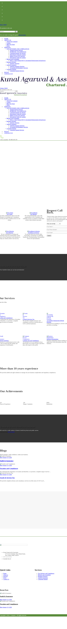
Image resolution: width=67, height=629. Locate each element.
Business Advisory (11, 62)
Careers (8, 43)
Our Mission (33, 214)
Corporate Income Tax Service (18, 53)
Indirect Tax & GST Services (17, 56)
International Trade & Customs (18, 54)
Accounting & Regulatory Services (19, 68)
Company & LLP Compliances (31, 340)
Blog (1, 457)
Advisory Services (14, 63)
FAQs (4, 578)
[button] (3, 24)
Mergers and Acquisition (13, 59)
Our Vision (9, 214)
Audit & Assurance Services (17, 66)
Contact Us (8, 73)
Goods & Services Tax (28, 319)
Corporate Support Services (17, 71)
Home (4, 573)
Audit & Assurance (11, 65)
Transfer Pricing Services (16, 50)
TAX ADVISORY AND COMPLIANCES (18, 49)
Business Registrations (52, 339)
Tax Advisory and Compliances (46, 573)
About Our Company (12, 41)
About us (7, 40)
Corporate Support (11, 69)
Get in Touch (11, 432)
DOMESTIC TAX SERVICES (18, 52)
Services (7, 47)
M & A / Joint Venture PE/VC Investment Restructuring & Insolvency (28, 60)
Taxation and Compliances (9, 468)
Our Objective (9, 232)
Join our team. (22, 35)
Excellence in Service (33, 232)
